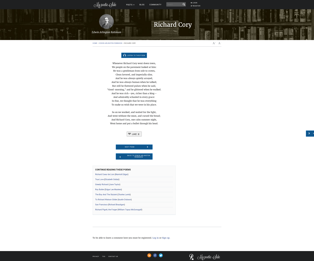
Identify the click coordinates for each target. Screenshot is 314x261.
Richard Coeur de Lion (104, 174)
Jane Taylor (114, 184)
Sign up (166, 238)
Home (95, 43)
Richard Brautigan (116, 204)
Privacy (96, 256)
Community (155, 5)
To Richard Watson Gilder (106, 199)
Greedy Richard (101, 184)
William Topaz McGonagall (130, 209)
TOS (103, 256)
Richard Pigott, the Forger (106, 209)
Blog (141, 5)
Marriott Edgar (121, 174)
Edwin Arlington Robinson (110, 43)
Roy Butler (99, 189)
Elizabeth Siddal (112, 179)
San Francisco (101, 204)
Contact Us (113, 256)
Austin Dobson (124, 199)
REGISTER (196, 6)
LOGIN (195, 3)
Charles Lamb (124, 194)
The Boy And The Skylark (106, 194)
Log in (155, 238)
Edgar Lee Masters (113, 189)
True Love (99, 179)
